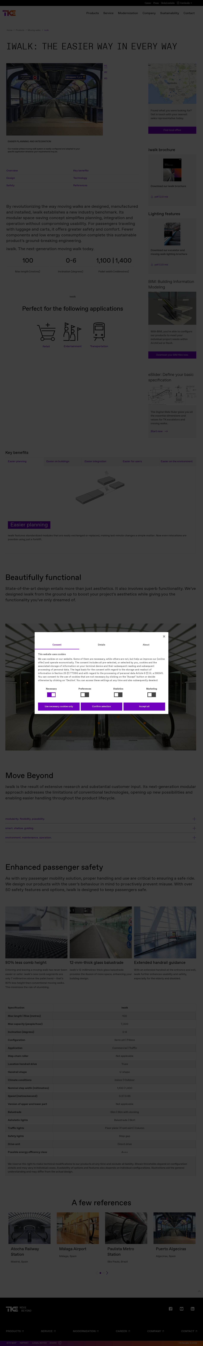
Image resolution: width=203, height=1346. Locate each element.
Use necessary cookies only (59, 706)
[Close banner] (164, 636)
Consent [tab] (56, 644)
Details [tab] (101, 644)
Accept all (144, 706)
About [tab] (146, 644)
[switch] (85, 694)
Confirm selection (101, 706)
